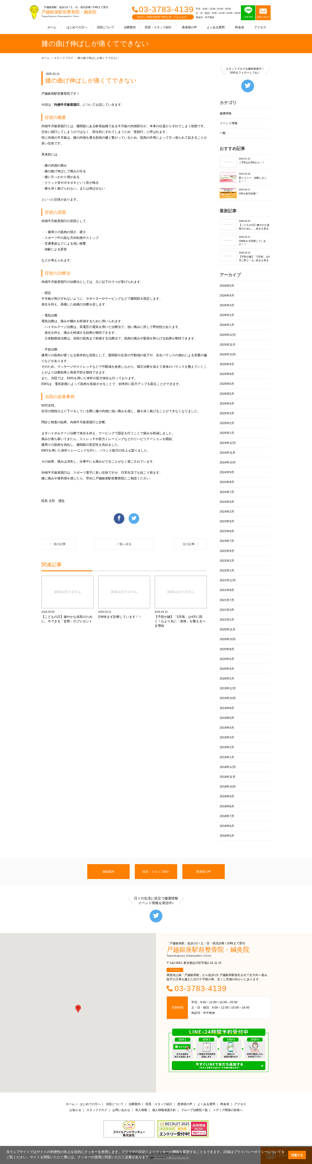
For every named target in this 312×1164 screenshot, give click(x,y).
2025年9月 (227, 364)
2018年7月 (227, 816)
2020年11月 (227, 629)
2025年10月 (228, 354)
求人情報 (141, 1110)
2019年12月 (228, 688)
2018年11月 (227, 776)
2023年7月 (227, 541)
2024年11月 (227, 452)
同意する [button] (297, 1155)
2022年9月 (227, 551)
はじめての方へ (76, 27)
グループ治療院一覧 (194, 1110)
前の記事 (60, 544)
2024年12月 (228, 443)
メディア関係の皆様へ (228, 1110)
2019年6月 (227, 717)
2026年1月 (227, 324)
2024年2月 (227, 511)
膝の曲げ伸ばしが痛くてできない (98, 58)
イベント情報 (229, 123)
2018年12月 (228, 767)
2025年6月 (227, 383)
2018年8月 (227, 806)
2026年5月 (227, 285)
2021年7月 (227, 600)
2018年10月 (228, 786)
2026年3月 (227, 305)
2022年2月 (227, 560)
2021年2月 (227, 619)
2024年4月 (227, 501)
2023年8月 (227, 531)
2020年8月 (227, 649)
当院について (105, 27)
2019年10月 (228, 698)
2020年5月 (227, 659)
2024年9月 (227, 472)
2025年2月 (227, 423)
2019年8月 (227, 708)
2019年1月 (227, 757)
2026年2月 (227, 315)
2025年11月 (227, 344)
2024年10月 (228, 462)
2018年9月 (227, 796)
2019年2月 (227, 747)
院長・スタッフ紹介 (158, 27)
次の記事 (189, 544)
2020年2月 (227, 678)
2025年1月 (227, 433)
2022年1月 (227, 570)
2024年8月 (227, 482)
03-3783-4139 (166, 9)
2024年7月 (227, 492)
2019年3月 (227, 737)
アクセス (260, 27)
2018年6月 (227, 826)
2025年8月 (227, 374)
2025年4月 (227, 403)
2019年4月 (227, 727)
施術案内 (108, 871)
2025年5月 (227, 393)
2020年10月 (228, 639)
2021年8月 (227, 590)
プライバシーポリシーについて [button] (171, 1157)
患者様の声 (189, 27)
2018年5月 (227, 835)
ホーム (51, 27)
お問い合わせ (121, 1110)
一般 (223, 133)
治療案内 (130, 27)
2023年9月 (227, 521)
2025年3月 (227, 413)
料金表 (239, 27)
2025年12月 (228, 334)
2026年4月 (227, 295)
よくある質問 (216, 27)
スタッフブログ (63, 58)
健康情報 (226, 113)
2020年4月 (227, 668)
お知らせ (75, 1110)
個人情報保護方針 (164, 1110)
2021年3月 (227, 609)
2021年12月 (228, 580)
